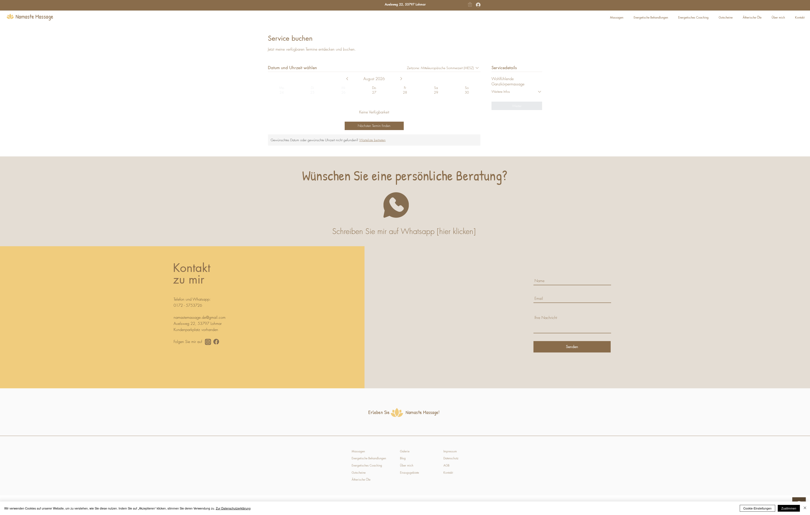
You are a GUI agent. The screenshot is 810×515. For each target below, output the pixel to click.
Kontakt (448, 473)
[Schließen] (804, 508)
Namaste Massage (34, 16)
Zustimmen (788, 508)
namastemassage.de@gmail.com (199, 317)
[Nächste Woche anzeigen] (401, 78)
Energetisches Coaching (367, 465)
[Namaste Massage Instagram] (208, 341)
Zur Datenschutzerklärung (233, 508)
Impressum (450, 451)
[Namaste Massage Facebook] (216, 341)
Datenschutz (450, 458)
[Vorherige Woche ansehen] (347, 78)
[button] (470, 4)
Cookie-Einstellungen (757, 508)
